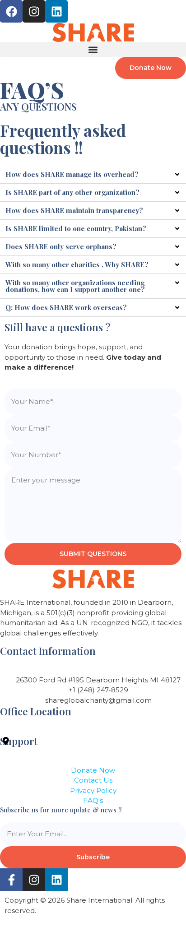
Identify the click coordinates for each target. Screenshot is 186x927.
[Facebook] (11, 11)
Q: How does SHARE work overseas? (66, 307)
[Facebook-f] (11, 879)
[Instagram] (34, 11)
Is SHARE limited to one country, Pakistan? (75, 228)
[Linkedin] (56, 11)
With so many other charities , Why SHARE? (77, 264)
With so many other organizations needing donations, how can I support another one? (75, 286)
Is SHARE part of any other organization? (72, 192)
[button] (93, 49)
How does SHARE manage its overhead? (72, 174)
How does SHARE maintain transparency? (74, 210)
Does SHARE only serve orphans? (60, 246)
